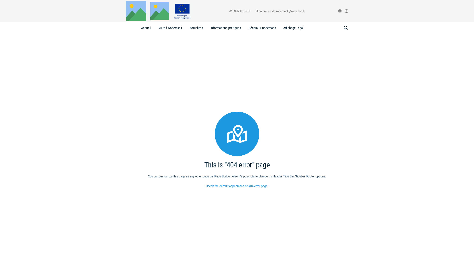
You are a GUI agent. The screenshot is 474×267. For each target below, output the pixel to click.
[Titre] (159, 11)
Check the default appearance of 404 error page (237, 186)
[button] (185, 28)
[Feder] (182, 11)
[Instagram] (346, 11)
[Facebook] (340, 11)
